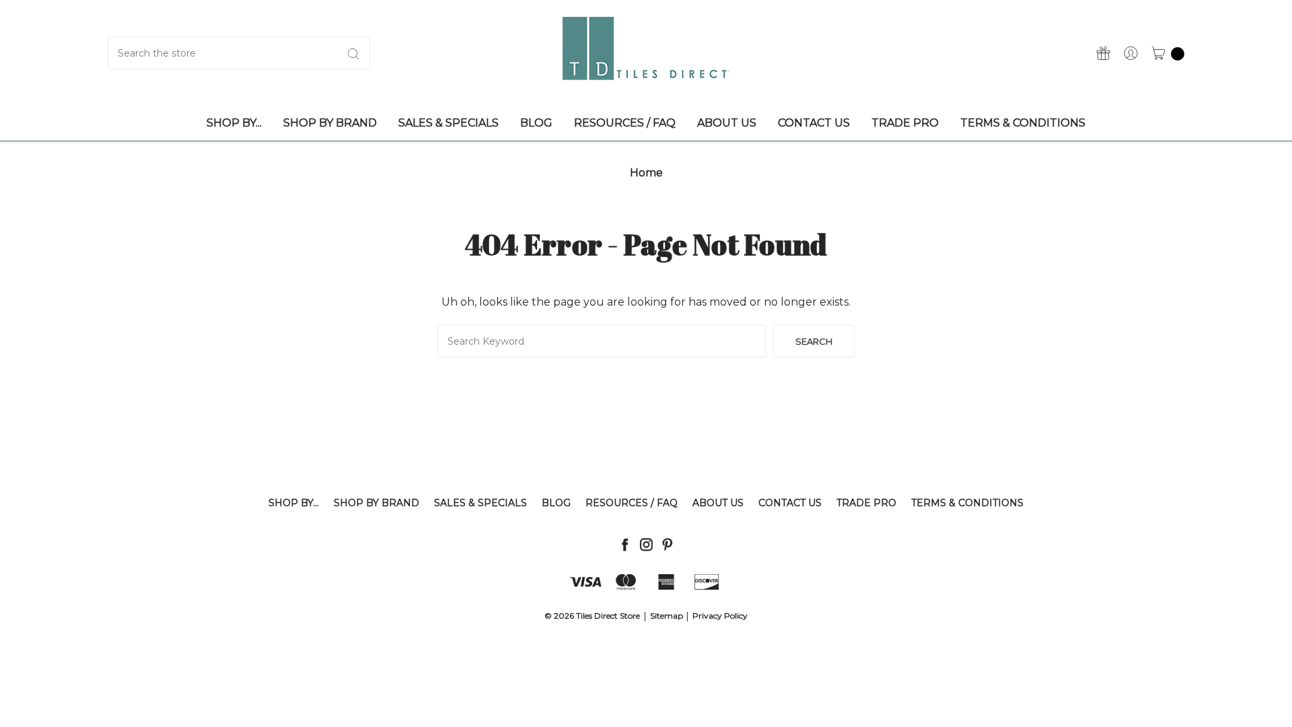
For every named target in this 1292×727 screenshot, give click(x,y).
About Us (718, 503)
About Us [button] (726, 122)
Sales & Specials (480, 503)
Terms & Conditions (967, 503)
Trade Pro (866, 503)
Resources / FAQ (631, 503)
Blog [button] (536, 122)
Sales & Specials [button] (448, 122)
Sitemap (666, 616)
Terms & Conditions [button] (1022, 122)
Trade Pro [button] (905, 122)
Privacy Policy (720, 616)
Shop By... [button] (234, 122)
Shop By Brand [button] (330, 122)
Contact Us (790, 503)
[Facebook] (625, 544)
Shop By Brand (376, 503)
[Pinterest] (667, 544)
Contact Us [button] (814, 122)
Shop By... (293, 503)
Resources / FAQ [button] (625, 122)
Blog (556, 503)
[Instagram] (646, 544)
